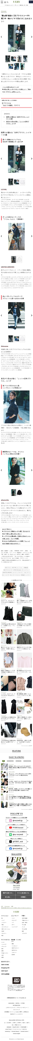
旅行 (2, 948)
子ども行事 (24, 929)
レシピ (3, 942)
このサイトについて (10, 1007)
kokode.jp (7, 1031)
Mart (24, 1022)
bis (12, 1024)
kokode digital (16, 1033)
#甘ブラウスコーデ (8, 570)
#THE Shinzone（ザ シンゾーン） (21, 570)
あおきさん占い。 (6, 961)
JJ (4, 1022)
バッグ (3, 920)
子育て (23, 915)
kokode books (24, 1031)
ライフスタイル (5, 939)
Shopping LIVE (5, 968)
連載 (13, 943)
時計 (2, 935)
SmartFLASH (16, 1027)
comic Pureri (8, 1029)
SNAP (3, 931)
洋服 (12, 906)
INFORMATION (16, 1005)
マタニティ (4, 933)
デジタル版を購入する (23, 893)
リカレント (14, 952)
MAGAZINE (11, 1003)
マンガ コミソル (17, 1029)
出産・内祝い (25, 922)
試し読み (7, 897)
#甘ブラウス (8, 567)
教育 (23, 931)
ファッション (7, 906)
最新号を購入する (7, 893)
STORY (19, 1022)
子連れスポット (25, 920)
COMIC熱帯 (23, 1027)
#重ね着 (26, 567)
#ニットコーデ (6, 575)
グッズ (23, 926)
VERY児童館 (24, 918)
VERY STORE (5, 964)
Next (31, 37)
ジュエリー (4, 922)
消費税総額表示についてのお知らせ (16, 998)
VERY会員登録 (5, 974)
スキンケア (14, 920)
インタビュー (14, 945)
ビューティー (15, 915)
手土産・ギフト (5, 953)
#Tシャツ (17, 5)
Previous (1, 37)
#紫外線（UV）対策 (24, 5)
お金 (2, 955)
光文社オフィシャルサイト (16, 1014)
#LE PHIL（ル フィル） (17, 567)
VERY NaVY (4, 971)
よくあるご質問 (18, 1011)
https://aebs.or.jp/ (19, 990)
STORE (23, 1003)
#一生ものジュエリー (9, 5)
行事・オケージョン (6, 929)
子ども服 (24, 924)
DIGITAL (18, 1003)
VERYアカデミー (15, 948)
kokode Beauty (15, 1031)
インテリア (4, 944)
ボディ (13, 924)
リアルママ (24, 933)
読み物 (13, 954)
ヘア (13, 922)
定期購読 (23, 897)
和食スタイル (18, 1024)
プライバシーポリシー (22, 1007)
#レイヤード (27, 572)
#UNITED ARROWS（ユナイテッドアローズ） (13, 572)
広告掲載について (8, 1011)
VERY (14, 1022)
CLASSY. (9, 1022)
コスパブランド (5, 926)
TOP (2, 906)
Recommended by (24, 745)
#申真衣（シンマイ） (25, 575)
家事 (2, 950)
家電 (2, 957)
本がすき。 (25, 1029)
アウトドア (4, 946)
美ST (28, 1022)
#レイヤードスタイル (15, 575)
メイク (13, 918)
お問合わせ (26, 1011)
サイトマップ (16, 1009)
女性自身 (9, 1027)
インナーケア (14, 926)
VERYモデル (14, 950)
